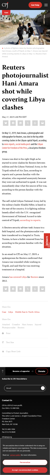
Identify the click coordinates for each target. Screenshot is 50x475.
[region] (25, 456)
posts (28, 144)
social (18, 144)
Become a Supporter (21, 371)
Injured (38, 325)
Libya (24, 277)
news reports (9, 144)
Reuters (34, 277)
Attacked (6, 325)
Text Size (9, 342)
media (23, 144)
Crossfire (16, 325)
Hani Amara (27, 325)
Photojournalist (8, 328)
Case (6, 12)
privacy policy (15, 455)
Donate (41, 371)
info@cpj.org (7, 437)
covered (17, 277)
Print (7, 333)
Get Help (35, 5)
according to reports (30, 220)
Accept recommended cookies (25, 470)
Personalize (25, 462)
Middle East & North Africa (27, 312)
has (11, 277)
